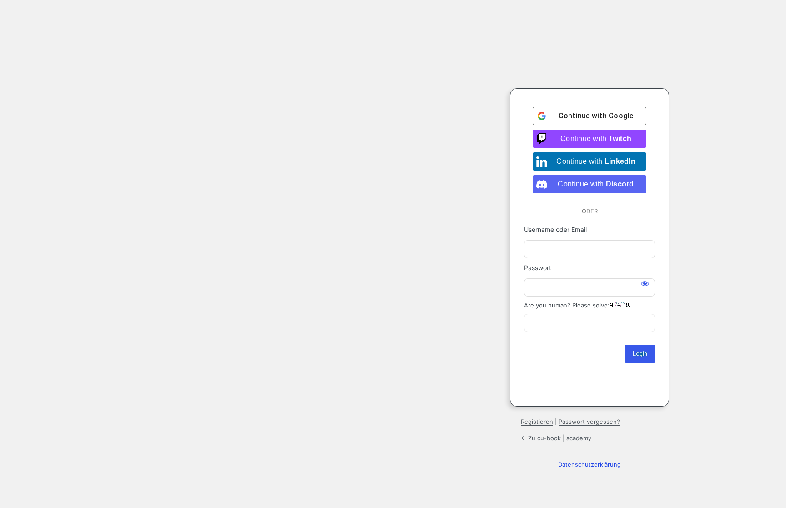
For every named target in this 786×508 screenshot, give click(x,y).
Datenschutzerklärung (589, 464)
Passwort (537, 268)
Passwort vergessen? (589, 421)
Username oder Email (555, 229)
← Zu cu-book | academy (556, 438)
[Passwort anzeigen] (645, 283)
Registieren (537, 421)
